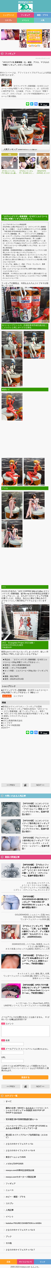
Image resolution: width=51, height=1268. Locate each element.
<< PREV (11, 785)
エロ (29, 883)
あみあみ (7, 696)
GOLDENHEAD (22, 915)
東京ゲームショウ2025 (16, 1157)
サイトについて (25, 1262)
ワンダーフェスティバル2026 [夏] (34, 887)
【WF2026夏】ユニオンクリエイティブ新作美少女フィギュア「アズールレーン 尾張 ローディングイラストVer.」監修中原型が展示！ (35, 808)
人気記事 (10, 1210)
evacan (5, 718)
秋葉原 (39, 944)
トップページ (8, 15)
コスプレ (8, 20)
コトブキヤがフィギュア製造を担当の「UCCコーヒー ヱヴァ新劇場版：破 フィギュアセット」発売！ (24, 710)
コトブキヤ (18, 696)
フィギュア (25, 15)
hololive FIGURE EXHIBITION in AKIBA (24, 1223)
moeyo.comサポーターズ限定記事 (21, 1177)
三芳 (48, 949)
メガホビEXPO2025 (14, 1164)
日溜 (43, 915)
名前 (7, 1040)
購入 (42, 973)
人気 (42, 20)
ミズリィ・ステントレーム (25, 890)
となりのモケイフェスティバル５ (20, 1230)
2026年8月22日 (18, 944)
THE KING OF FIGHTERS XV (36, 917)
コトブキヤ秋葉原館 (11, 725)
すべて (9, 1101)
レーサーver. (21, 1003)
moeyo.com (25, 1267)
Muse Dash (38, 1003)
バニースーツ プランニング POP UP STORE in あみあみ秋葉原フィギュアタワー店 (26, 1127)
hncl (47, 915)
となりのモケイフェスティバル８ (20, 1150)
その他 (9, 1243)
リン (30, 1003)
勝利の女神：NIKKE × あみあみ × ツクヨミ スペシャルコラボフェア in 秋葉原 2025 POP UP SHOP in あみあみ (27, 1110)
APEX (46, 1003)
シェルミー (35, 915)
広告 (8, 1262)
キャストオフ (44, 890)
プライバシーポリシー (20, 1068)
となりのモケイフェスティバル (19, 1144)
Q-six (34, 883)
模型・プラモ (42, 15)
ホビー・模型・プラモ (15, 1197)
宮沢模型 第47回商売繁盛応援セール (22, 1119)
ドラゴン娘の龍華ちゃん (38, 946)
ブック (9, 1236)
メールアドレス (12, 1049)
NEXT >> (40, 785)
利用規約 (40, 1068)
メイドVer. (30, 944)
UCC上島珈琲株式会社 (12, 720)
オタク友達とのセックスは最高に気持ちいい (25, 949)
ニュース (10, 1190)
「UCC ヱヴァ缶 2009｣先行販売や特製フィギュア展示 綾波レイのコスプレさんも (24, 714)
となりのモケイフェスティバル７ (20, 1250)
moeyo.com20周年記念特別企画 (20, 1170)
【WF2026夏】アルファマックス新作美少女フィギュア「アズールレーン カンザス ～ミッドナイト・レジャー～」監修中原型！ (35, 843)
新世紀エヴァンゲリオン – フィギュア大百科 (22, 706)
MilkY (36, 976)
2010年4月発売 (7, 591)
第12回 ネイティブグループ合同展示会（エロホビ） (27, 1136)
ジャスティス (43, 883)
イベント (25, 20)
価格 (37, 973)
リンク (42, 1262)
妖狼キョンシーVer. (41, 978)
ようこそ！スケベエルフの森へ (35, 885)
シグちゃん (44, 976)
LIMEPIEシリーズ (11, 1005)
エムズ (46, 944)
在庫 (47, 973)
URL (3, 1057)
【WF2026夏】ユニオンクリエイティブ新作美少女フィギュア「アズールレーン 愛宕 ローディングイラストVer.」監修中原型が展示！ (35, 826)
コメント (9, 1024)
